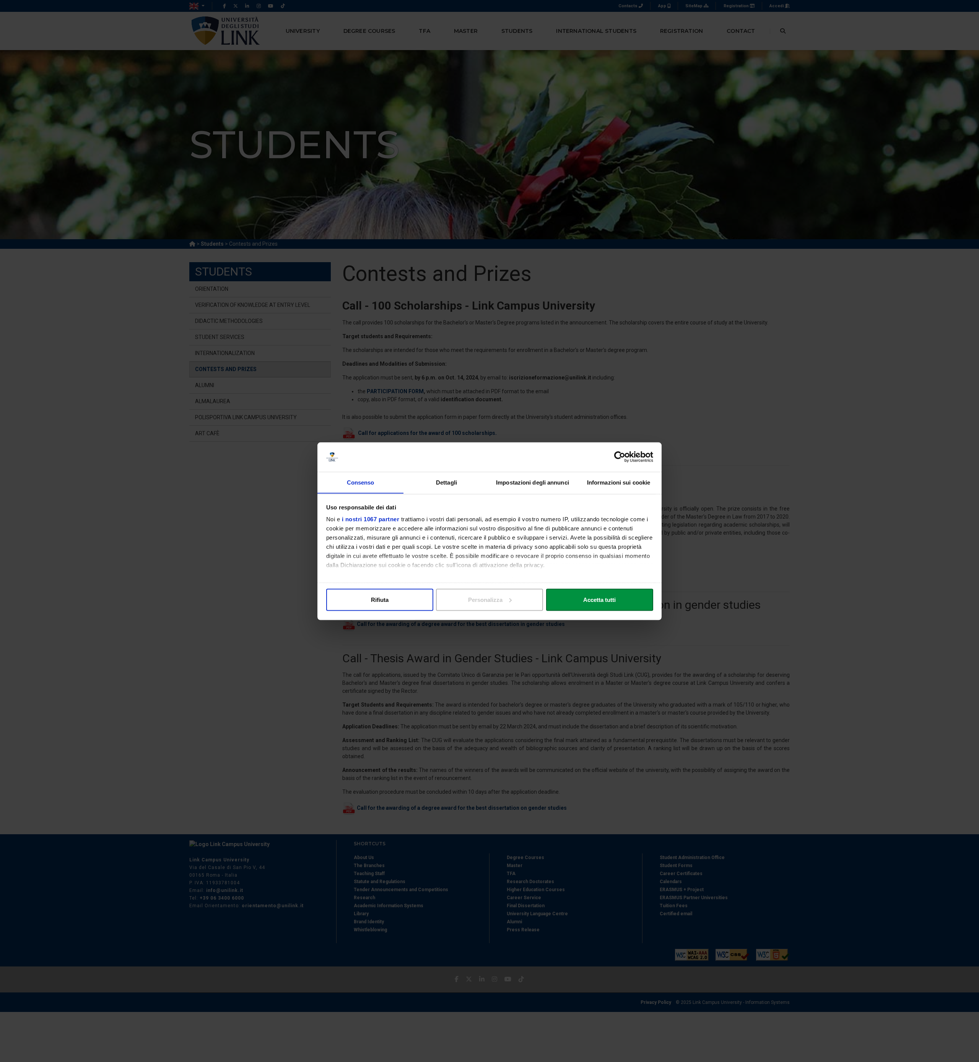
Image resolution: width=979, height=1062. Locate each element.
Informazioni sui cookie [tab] (618, 482)
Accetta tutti (599, 599)
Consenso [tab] (360, 482)
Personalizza (485, 599)
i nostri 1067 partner (371, 519)
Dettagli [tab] (446, 482)
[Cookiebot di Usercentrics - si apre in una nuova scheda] (619, 457)
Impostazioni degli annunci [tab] (532, 482)
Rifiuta (380, 599)
